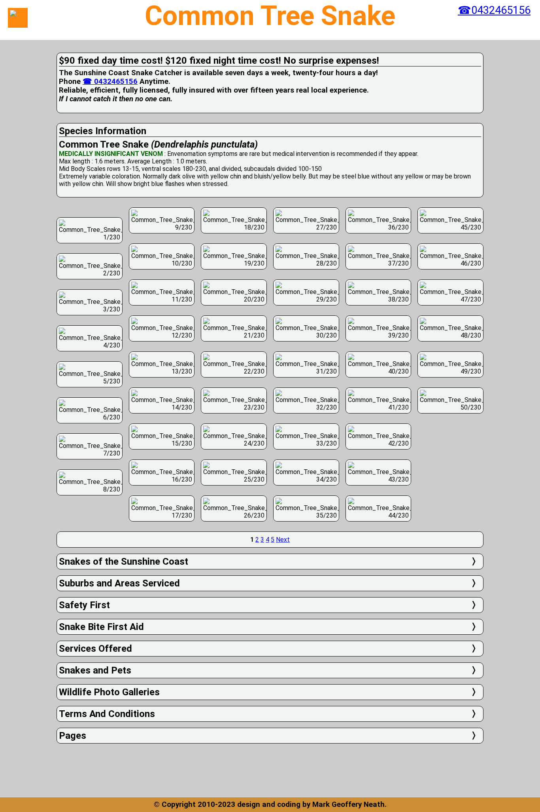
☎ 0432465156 (110, 81)
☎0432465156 (494, 10)
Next (283, 539)
